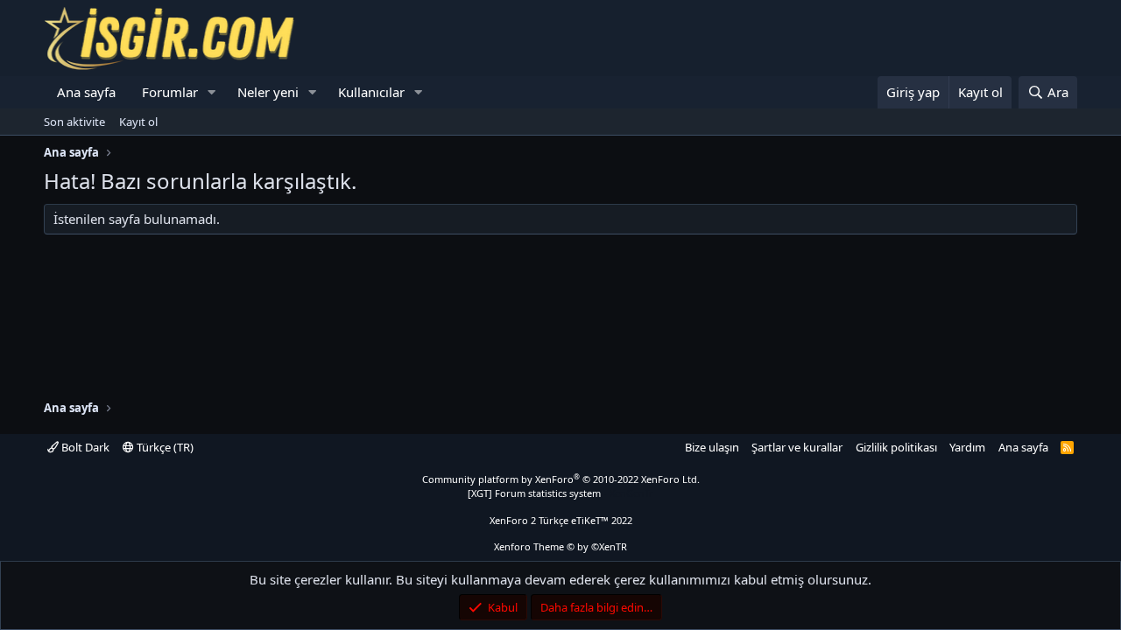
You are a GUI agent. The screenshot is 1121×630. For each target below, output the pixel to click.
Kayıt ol (138, 122)
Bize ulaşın (712, 447)
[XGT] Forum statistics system (560, 493)
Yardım (967, 447)
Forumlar (170, 92)
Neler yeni (268, 92)
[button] (212, 92)
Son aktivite (74, 122)
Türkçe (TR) (164, 447)
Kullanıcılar (371, 92)
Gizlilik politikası (896, 447)
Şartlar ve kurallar (797, 447)
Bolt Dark (84, 447)
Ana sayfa (86, 92)
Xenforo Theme (560, 546)
